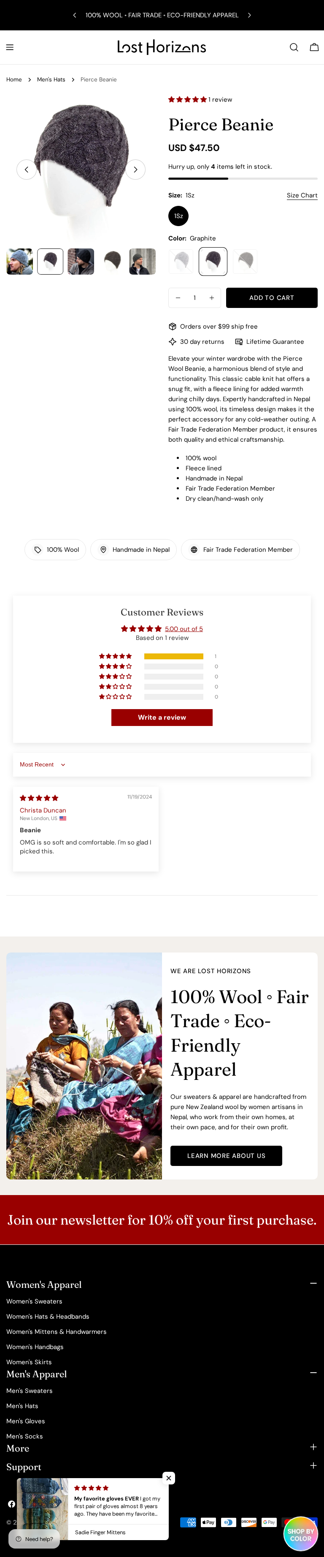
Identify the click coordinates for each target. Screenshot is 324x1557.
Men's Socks (24, 1436)
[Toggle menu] (9, 47)
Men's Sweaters (29, 1391)
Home (14, 79)
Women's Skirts (29, 1362)
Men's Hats (51, 79)
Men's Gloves (25, 1421)
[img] (39, 798)
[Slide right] (135, 169)
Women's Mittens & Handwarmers (56, 1332)
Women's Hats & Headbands (47, 1316)
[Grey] (181, 261)
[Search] (294, 47)
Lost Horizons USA (57, 1522)
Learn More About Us (226, 1156)
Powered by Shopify (117, 1522)
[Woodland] (245, 261)
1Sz (178, 216)
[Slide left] (26, 169)
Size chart (302, 195)
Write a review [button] (162, 717)
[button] (188, 99)
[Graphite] (213, 261)
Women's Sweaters (34, 1301)
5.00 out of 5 (184, 629)
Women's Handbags (35, 1347)
